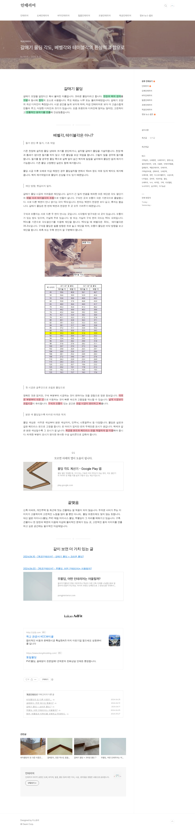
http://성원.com (33, 632)
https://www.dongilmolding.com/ (41, 653)
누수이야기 (146, 186)
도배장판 (153, 160)
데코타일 (159, 179)
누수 (151, 182)
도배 (154, 164)
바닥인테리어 (64, 15)
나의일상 (145, 179)
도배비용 (145, 175)
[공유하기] (32, 679)
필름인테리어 (84, 15)
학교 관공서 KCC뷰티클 (40, 636)
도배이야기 (161, 160)
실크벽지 (154, 186)
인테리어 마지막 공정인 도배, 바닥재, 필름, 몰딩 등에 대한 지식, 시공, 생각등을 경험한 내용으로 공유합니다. (67, 777)
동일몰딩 (31, 657)
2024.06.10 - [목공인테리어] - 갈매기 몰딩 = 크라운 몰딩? (53, 556)
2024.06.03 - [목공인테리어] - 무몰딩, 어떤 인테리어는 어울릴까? (57, 568)
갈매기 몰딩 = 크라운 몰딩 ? (38, 706)
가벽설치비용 (146, 171)
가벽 (162, 182)
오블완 (159, 164)
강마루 (152, 179)
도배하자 (145, 182)
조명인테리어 (105, 15)
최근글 (144, 138)
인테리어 (28, 6)
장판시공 (170, 160)
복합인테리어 (154, 168)
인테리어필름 (168, 164)
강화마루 (156, 171)
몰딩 (165, 179)
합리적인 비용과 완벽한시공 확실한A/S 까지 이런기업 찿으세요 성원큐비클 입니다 (63, 642)
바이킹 (156, 182)
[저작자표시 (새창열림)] (52, 679)
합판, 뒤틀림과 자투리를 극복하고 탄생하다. (46, 714)
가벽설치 (145, 160)
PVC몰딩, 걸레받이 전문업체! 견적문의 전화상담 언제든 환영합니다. (61, 661)
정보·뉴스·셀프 (146, 15)
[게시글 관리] (35, 679)
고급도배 (170, 175)
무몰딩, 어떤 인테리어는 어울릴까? (42, 710)
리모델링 (168, 182)
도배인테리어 (43, 15)
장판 (151, 175)
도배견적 (164, 171)
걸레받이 (145, 168)
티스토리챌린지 (159, 175)
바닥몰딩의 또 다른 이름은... (39, 699)
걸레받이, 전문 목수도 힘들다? (40, 703)
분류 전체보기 (147, 81)
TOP (172, 821)
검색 (166, 6)
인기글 (152, 138)
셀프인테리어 (146, 164)
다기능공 (162, 186)
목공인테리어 (125, 15)
